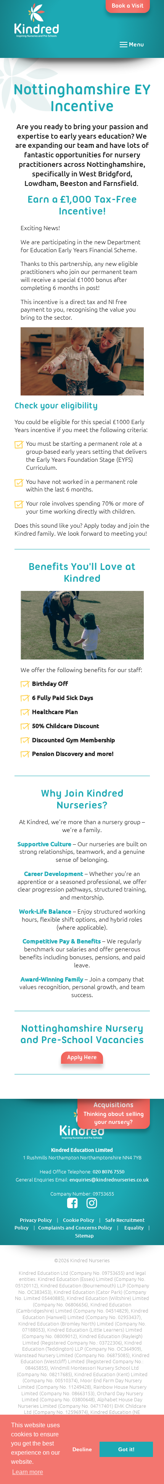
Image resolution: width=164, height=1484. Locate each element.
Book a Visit (128, 6)
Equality (135, 1227)
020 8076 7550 (108, 1171)
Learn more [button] (27, 1472)
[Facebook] (72, 1205)
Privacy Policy (36, 1220)
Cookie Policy (78, 1220)
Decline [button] (82, 1449)
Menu (135, 45)
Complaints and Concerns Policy (75, 1227)
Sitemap (84, 1235)
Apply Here (82, 1058)
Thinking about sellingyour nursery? (114, 1113)
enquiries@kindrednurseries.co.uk (109, 1179)
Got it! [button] (126, 1449)
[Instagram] (92, 1205)
